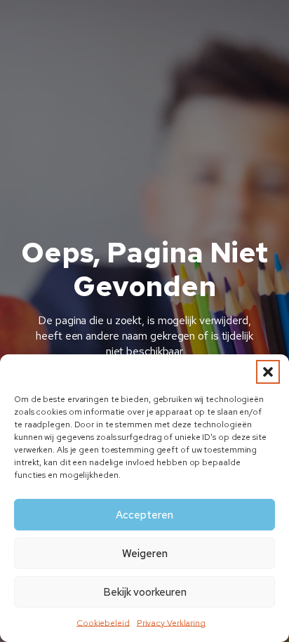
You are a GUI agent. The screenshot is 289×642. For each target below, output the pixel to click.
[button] (268, 372)
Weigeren (145, 554)
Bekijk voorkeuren (145, 592)
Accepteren (144, 515)
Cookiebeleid (103, 623)
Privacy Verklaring (171, 623)
